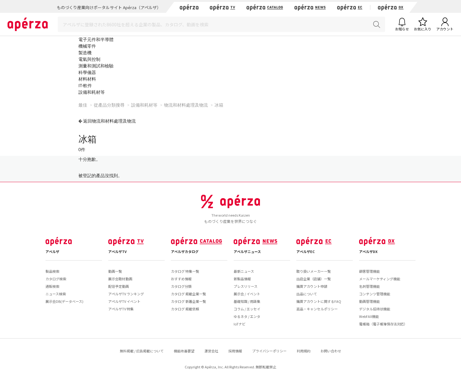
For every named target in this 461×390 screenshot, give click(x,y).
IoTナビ (240, 323)
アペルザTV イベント (124, 301)
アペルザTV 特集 (121, 308)
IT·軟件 (85, 85)
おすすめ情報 (181, 278)
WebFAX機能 (369, 316)
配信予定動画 (118, 286)
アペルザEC (305, 251)
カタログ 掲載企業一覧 (188, 293)
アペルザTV (117, 251)
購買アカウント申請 (311, 286)
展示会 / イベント (247, 293)
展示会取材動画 (120, 278)
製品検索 (52, 271)
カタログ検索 (55, 278)
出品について (306, 293)
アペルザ (52, 251)
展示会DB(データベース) (64, 301)
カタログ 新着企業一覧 (188, 301)
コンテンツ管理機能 (374, 293)
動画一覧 (115, 271)
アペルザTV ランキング (126, 293)
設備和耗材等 (91, 92)
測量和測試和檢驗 (96, 65)
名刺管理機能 (369, 286)
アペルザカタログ (185, 251)
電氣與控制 (89, 59)
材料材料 (87, 79)
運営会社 (211, 350)
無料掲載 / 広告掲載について (142, 350)
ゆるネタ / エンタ (247, 316)
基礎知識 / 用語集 (247, 301)
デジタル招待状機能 (374, 308)
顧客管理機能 (369, 271)
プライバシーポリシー (269, 350)
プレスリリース (245, 286)
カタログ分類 (181, 286)
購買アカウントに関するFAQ (318, 301)
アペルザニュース (247, 251)
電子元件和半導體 (96, 39)
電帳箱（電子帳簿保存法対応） (383, 323)
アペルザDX (368, 251)
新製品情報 (242, 278)
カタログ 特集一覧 (185, 271)
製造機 (85, 52)
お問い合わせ (331, 350)
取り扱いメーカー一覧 (313, 271)
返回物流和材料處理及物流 (109, 121)
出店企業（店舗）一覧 (313, 278)
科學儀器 (87, 72)
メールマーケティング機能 (379, 278)
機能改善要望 (184, 350)
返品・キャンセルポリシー (317, 308)
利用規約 (303, 350)
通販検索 (52, 286)
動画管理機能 (369, 301)
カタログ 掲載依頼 (185, 308)
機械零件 (87, 46)
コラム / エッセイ (247, 308)
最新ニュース (244, 271)
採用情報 (235, 350)
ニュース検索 (55, 293)
